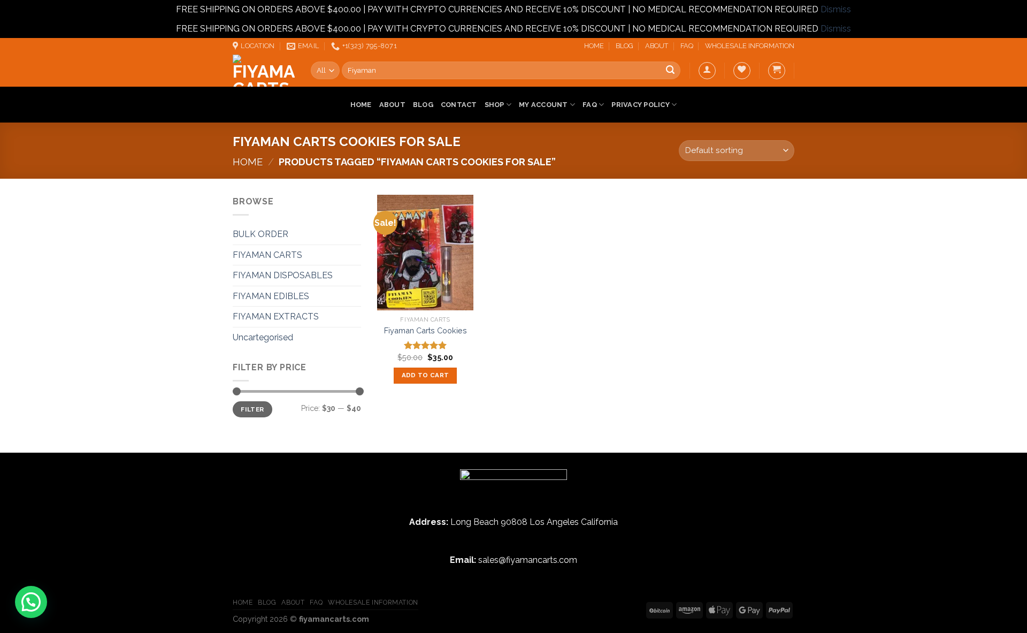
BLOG (624, 46)
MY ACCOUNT (543, 105)
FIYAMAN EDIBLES (271, 296)
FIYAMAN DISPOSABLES (283, 275)
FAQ (686, 46)
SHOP (494, 105)
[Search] (670, 71)
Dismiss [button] (836, 9)
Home (248, 161)
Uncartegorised (263, 337)
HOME (594, 46)
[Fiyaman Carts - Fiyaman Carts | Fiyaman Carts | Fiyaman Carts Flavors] (264, 71)
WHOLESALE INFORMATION (749, 46)
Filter (252, 409)
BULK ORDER (260, 234)
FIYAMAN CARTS (267, 255)
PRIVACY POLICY (640, 105)
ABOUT (656, 46)
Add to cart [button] (425, 375)
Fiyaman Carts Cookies (425, 330)
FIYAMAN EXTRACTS (276, 316)
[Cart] (776, 70)
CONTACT (459, 105)
